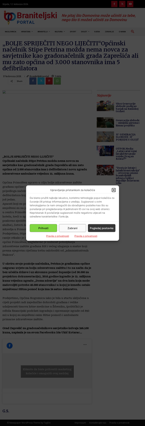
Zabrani (72, 228)
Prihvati (43, 228)
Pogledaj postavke (102, 228)
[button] (113, 190)
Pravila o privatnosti (57, 235)
